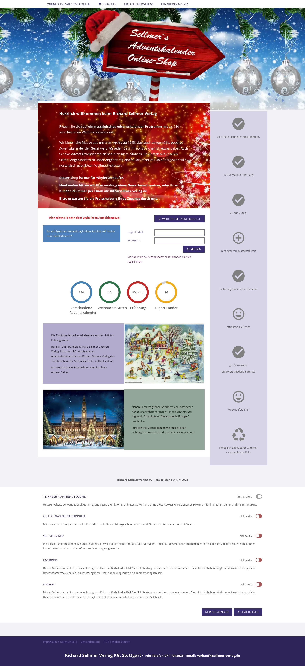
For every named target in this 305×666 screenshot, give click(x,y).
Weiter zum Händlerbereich (181, 219)
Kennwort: (134, 240)
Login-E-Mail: (135, 232)
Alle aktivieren (248, 612)
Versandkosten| (90, 641)
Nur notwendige (217, 612)
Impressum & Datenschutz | (60, 641)
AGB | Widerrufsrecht (117, 641)
